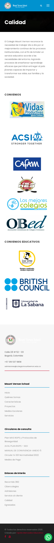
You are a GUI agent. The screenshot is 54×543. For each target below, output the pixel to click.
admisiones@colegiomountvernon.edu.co (23, 366)
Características (13, 401)
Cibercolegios (12, 486)
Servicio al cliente (14, 495)
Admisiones (10, 491)
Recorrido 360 (12, 481)
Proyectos (10, 406)
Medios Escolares (13, 411)
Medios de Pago (13, 459)
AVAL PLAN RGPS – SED (16, 445)
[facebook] (5, 536)
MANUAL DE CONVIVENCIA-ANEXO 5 (23, 450)
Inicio (7, 392)
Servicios (9, 415)
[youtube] (10, 536)
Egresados (10, 504)
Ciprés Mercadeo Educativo (29, 532)
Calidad (8, 500)
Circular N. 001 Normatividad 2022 (22, 455)
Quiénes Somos (12, 397)
